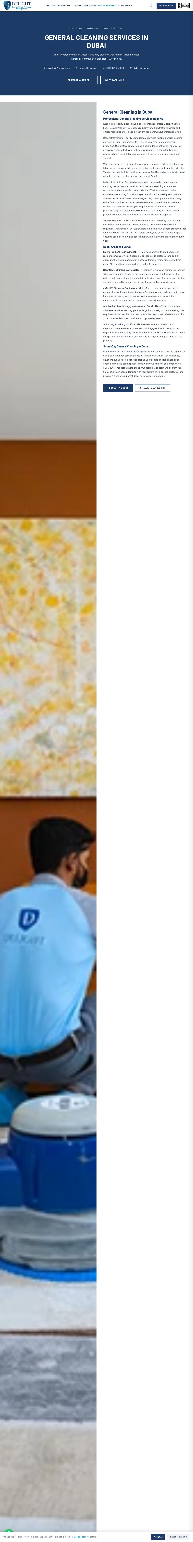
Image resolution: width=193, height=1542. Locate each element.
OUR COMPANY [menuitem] (126, 6)
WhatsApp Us (113, 80)
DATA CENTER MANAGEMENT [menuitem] (85, 6)
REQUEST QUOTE (166, 6)
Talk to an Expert (154, 388)
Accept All (158, 1537)
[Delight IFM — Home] (17, 6)
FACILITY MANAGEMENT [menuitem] (107, 6)
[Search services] (151, 6)
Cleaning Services (93, 28)
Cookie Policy (80, 1537)
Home (71, 28)
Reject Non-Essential (178, 1537)
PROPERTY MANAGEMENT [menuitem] (62, 6)
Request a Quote (79, 80)
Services (79, 28)
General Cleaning (110, 28)
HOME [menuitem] (47, 6)
